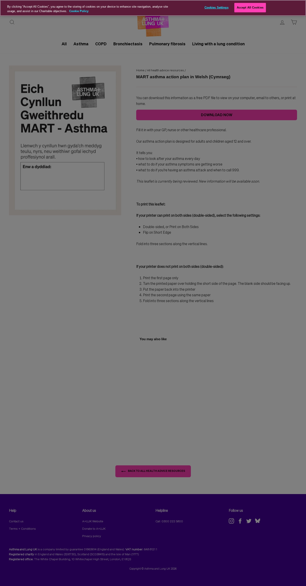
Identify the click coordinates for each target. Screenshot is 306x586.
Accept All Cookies (250, 7)
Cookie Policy (78, 11)
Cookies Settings (216, 7)
